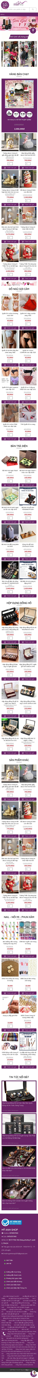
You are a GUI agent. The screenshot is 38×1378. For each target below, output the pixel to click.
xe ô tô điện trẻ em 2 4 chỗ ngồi (18, 1299)
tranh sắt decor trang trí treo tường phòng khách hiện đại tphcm (18, 1315)
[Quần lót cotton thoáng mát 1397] (10, 302)
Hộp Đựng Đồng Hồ (19, 602)
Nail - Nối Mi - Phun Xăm (19, 916)
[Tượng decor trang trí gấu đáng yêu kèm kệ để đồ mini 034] (10, 142)
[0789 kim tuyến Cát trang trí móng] (27, 931)
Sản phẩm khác (19, 759)
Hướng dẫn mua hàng (13, 1272)
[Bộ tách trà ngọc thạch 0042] (10, 459)
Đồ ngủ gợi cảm (19, 288)
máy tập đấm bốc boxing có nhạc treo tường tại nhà (17, 1341)
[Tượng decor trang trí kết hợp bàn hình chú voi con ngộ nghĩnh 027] (10, 179)
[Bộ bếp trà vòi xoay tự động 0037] (27, 570)
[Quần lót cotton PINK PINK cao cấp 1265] (10, 413)
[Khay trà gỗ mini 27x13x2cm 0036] (27, 533)
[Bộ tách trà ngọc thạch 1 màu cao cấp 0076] (27, 459)
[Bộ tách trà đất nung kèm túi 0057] (10, 533)
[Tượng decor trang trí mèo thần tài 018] (27, 216)
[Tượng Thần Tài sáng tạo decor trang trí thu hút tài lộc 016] (27, 253)
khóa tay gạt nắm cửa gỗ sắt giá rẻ (19, 1313)
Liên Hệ (8, 1263)
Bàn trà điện (19, 445)
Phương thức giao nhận (14, 1278)
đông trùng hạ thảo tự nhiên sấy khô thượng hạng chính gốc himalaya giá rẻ (18, 1361)
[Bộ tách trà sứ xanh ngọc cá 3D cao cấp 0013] (10, 496)
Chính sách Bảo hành (13, 1285)
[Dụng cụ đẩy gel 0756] (10, 1004)
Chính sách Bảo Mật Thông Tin (16, 1288)
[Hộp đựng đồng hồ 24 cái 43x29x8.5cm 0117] (27, 616)
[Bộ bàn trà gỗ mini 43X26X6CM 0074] (27, 496)
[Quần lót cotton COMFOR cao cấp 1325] (27, 339)
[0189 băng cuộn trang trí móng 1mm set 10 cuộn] (10, 1041)
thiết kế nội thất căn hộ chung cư (18, 1328)
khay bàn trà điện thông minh (19, 1304)
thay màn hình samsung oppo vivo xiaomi (18, 1344)
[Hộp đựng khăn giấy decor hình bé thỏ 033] (27, 142)
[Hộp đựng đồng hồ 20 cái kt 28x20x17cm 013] (10, 727)
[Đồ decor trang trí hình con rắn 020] (27, 179)
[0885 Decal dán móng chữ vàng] (27, 967)
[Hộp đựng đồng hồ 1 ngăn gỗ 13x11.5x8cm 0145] (27, 653)
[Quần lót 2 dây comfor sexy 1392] (27, 302)
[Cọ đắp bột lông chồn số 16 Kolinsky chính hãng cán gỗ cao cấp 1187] (27, 1041)
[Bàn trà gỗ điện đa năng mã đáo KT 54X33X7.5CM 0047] (10, 570)
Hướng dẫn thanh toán (13, 1275)
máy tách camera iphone (24, 1365)
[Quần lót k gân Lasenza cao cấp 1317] (10, 376)
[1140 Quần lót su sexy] (27, 413)
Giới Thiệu (9, 1260)
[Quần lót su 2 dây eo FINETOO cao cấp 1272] (27, 376)
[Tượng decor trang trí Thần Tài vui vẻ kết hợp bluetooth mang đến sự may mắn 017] (10, 253)
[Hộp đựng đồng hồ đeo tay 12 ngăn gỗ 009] (10, 653)
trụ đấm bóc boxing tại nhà (17, 1339)
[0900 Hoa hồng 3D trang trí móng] (10, 967)
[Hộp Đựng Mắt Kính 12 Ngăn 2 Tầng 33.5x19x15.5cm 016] (27, 727)
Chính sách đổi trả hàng (14, 1281)
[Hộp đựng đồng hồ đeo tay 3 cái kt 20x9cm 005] (27, 690)
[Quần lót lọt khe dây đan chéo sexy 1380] (10, 339)
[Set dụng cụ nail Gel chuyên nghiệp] (19, 94)
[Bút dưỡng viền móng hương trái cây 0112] (10, 931)
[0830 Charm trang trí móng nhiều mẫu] (27, 1004)
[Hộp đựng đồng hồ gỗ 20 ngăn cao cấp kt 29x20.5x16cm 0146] (10, 690)
